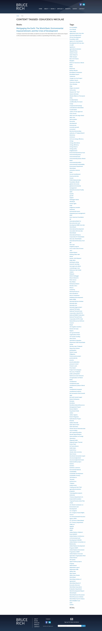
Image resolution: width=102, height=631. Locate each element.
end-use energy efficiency (76, 139)
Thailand (72, 483)
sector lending (73, 430)
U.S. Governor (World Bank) (77, 520)
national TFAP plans (75, 309)
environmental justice (75, 154)
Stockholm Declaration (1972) (77, 456)
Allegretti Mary (73, 51)
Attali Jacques (73, 56)
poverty (72, 360)
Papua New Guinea (75, 348)
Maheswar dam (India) (75, 270)
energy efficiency (74, 144)
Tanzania (72, 479)
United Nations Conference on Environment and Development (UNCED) (77, 538)
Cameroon (72, 76)
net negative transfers (75, 326)
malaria (71, 272)
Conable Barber (74, 99)
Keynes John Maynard (75, 258)
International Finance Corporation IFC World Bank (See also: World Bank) (77, 236)
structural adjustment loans (77, 459)
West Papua (73, 573)
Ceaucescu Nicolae (75, 82)
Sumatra (72, 465)
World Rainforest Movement (77, 595)
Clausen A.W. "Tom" (75, 92)
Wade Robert (73, 565)
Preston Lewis (73, 366)
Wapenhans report (75, 567)
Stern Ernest (73, 454)
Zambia (71, 604)
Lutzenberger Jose (75, 268)
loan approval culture (75, 266)
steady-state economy (76, 452)
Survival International (75, 469)
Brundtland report (74, 74)
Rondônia (72, 403)
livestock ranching (74, 264)
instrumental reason (75, 211)
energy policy (73, 148)
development (73, 123)
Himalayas (72, 201)
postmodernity (73, 358)
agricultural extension (75, 49)
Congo (71, 103)
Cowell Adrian (73, 109)
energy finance (74, 146)
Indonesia (72, 209)
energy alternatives (75, 143)
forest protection (74, 176)
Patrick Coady (73, 352)
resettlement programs (76, 389)
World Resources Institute (76, 596)
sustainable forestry (75, 475)
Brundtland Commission (76, 72)
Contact (81, 8)
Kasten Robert (73, 252)
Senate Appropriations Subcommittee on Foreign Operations (76, 436)
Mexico (71, 287)
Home (40, 8)
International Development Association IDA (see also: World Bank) (77, 230)
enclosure (72, 137)
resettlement (73, 381)
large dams (72, 260)
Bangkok (72, 60)
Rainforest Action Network (77, 375)
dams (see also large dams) (77, 115)
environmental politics (75, 162)
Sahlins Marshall (74, 422)
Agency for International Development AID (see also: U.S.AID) (77, 43)
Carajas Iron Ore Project (76, 78)
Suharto (72, 463)
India (71, 205)
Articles (60, 8)
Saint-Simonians (74, 426)
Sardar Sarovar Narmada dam (77, 428)
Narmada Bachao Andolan (76, 301)
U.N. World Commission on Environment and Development (76, 506)
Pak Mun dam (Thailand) (76, 346)
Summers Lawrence (75, 467)
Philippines (72, 354)
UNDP (71, 530)
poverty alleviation (74, 362)
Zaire (71, 602)
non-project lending (75, 336)
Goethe (72, 193)
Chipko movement (74, 88)
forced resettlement (75, 174)
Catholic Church (74, 80)
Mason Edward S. (74, 277)
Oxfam (71, 344)
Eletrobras (72, 135)
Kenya (71, 256)
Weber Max (73, 571)
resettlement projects (75, 391)
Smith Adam (73, 448)
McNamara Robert (74, 283)
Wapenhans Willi (74, 569)
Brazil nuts (72, 68)
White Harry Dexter (75, 575)
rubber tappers (74, 414)
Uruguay (72, 563)
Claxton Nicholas (74, 94)
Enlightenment (73, 150)
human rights (73, 203)
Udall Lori (72, 524)
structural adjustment (75, 458)
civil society (73, 90)
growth (71, 195)
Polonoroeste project (75, 356)
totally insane (73, 485)
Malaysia (72, 274)
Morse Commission (74, 295)
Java (71, 250)
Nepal (71, 324)
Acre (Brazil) (73, 29)
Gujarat (71, 197)
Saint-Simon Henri (74, 424)
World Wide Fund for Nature (77, 598)
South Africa (73, 450)
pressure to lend (74, 364)
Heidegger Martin (74, 199)
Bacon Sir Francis (74, 58)
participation (73, 350)
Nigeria (71, 330)
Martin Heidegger (74, 276)
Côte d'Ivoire (73, 113)
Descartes (72, 121)
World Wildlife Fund (75, 600)
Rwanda (72, 420)
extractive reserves (75, 170)
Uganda (72, 526)
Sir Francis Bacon (74, 446)
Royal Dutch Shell (74, 411)
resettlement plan (74, 383)
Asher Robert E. (74, 54)
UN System (72, 559)
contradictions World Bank (77, 107)
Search (75, 8)
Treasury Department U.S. (76, 497)
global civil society (74, 184)
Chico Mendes (73, 84)
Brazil (71, 66)
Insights (67, 8)
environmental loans (75, 156)
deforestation (73, 119)
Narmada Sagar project (76, 307)
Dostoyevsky (73, 125)
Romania (72, 401)
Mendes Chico (73, 285)
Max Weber (73, 281)
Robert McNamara (74, 399)
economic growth (74, 127)
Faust (71, 172)
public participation (75, 373)
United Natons (73, 557)
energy (71, 141)
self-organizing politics (76, 432)
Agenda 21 (72, 47)
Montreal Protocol (74, 291)
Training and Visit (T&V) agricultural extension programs (76, 489)
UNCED (71, 528)
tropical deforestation (75, 499)
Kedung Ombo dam (75, 254)
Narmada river (73, 305)
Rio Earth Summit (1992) (76, 397)
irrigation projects (74, 246)
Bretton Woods (74, 70)
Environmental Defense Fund (77, 152)
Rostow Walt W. (74, 409)
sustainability (73, 471)
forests (71, 178)
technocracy (73, 481)
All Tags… (72, 607)
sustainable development (76, 473)
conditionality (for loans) (76, 101)
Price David (72, 368)
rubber (71, 413)
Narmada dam (73, 303)
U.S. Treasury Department (76, 522)
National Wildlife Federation (77, 315)
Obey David (73, 338)
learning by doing (74, 262)
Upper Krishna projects (76, 561)
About (46, 8)
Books (53, 8)
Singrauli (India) (74, 440)
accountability (73, 27)
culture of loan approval (76, 111)
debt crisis (72, 117)
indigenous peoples (75, 207)
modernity (72, 289)
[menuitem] (41, 9)
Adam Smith (73, 31)
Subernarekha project (75, 461)
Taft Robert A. (73, 477)
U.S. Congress (73, 510)
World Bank (73, 577)
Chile (71, 86)
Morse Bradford (74, 293)
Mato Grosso (73, 279)
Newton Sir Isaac (74, 328)
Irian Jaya (72, 244)
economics (72, 129)
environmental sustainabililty (77, 164)
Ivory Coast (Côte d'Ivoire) (76, 248)
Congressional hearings (76, 105)
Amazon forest (73, 53)
